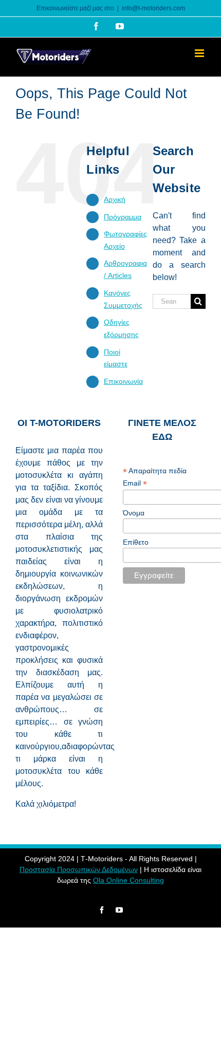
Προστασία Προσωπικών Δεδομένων (79, 869)
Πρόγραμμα (122, 217)
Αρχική (114, 199)
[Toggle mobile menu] (200, 53)
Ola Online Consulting (128, 880)
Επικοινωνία (123, 381)
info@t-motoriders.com (153, 8)
